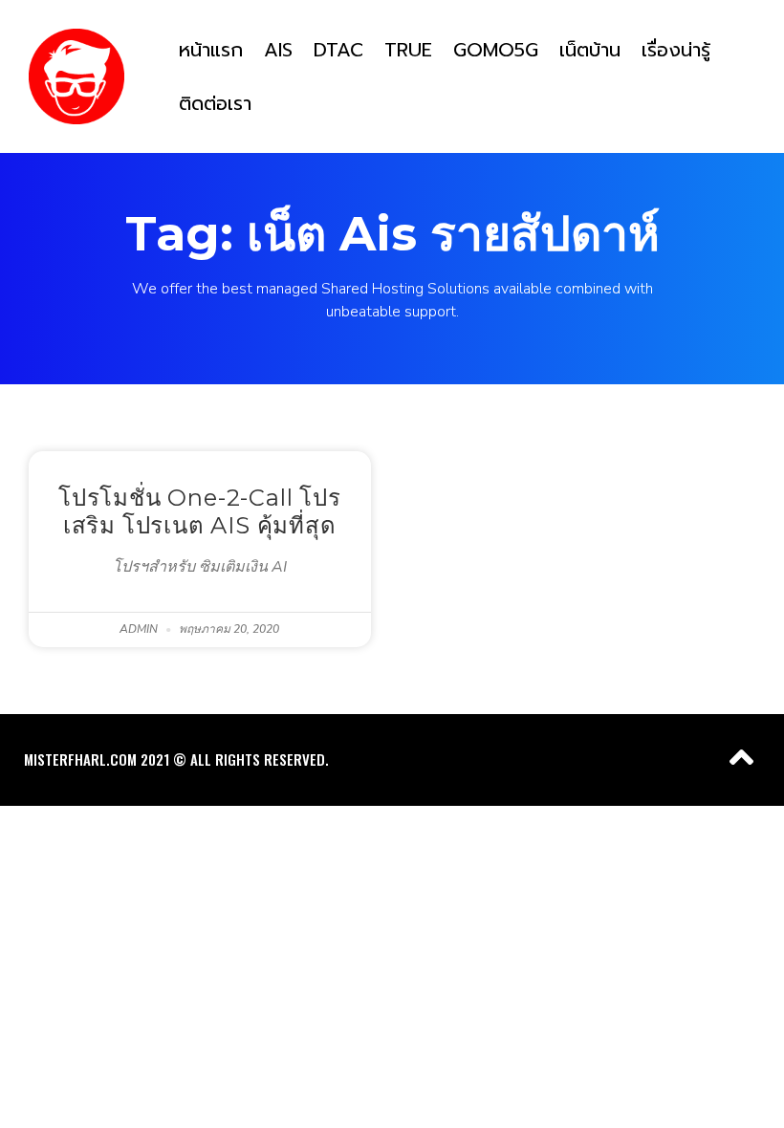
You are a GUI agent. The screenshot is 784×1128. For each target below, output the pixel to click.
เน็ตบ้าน (590, 49)
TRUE (408, 49)
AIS (278, 49)
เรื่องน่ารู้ (676, 49)
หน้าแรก (211, 49)
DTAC (338, 49)
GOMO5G (495, 49)
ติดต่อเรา (215, 103)
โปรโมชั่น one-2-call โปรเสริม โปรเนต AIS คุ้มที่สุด (199, 511)
